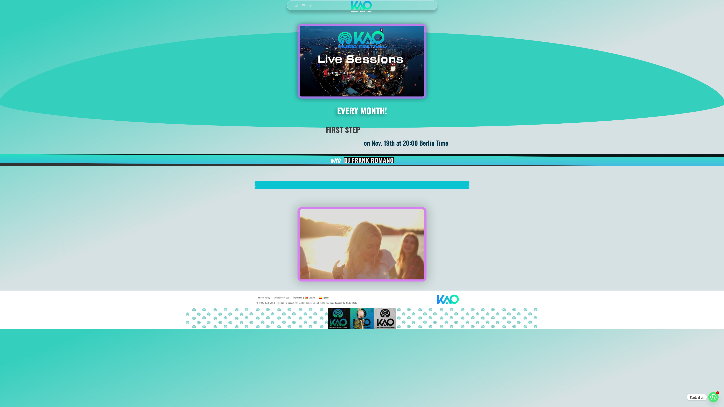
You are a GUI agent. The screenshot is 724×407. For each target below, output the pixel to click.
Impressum (297, 297)
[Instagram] (296, 5)
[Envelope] (303, 5)
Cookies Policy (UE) (281, 297)
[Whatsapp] (310, 5)
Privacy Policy (264, 297)
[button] (420, 6)
